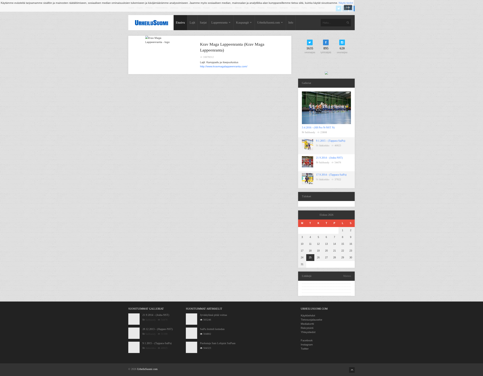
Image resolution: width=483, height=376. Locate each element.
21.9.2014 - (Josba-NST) (329, 157)
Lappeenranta (219, 22)
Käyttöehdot (308, 315)
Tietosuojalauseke (311, 319)
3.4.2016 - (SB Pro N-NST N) (318, 127)
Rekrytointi (307, 327)
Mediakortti (307, 323)
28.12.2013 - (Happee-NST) (157, 329)
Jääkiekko (324, 145)
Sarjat (203, 22)
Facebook (307, 340)
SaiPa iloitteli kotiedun (212, 329)
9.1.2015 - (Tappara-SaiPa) (330, 140)
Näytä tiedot (346, 2)
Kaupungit (242, 22)
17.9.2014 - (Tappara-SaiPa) (331, 174)
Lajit (192, 22)
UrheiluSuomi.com (268, 22)
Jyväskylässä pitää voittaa (213, 315)
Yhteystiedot (308, 332)
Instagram (307, 344)
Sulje (348, 7)
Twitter (305, 348)
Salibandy (310, 132)
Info (290, 22)
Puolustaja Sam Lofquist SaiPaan (217, 343)
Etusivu (180, 22)
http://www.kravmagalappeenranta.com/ (223, 66)
